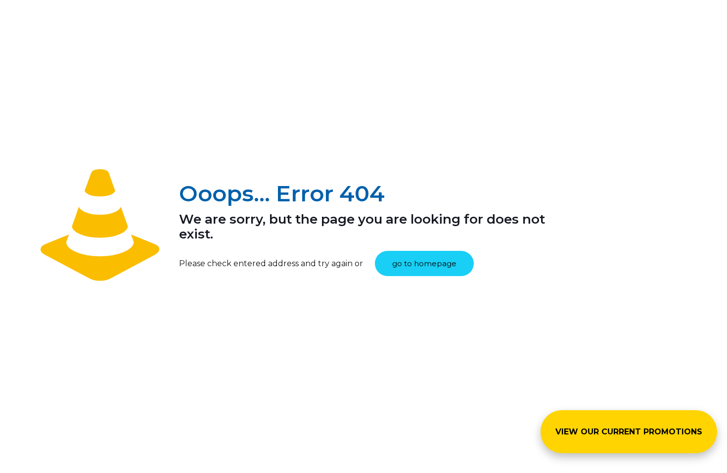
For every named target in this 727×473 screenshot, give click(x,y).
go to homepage (424, 263)
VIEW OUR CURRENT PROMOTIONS (628, 431)
